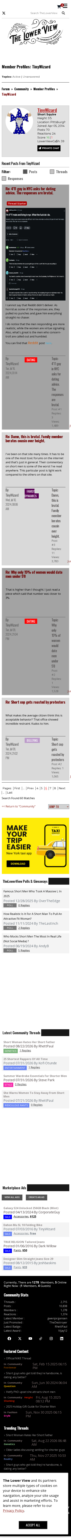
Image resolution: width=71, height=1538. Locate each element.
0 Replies (21, 1084)
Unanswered (31, 76)
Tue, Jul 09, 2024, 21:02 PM (12, 753)
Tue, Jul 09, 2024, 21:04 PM (12, 634)
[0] (59, 7)
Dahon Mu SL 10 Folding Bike (22, 1225)
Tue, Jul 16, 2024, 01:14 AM (11, 372)
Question (10, 1386)
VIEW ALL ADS (12, 1197)
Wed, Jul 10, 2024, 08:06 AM (12, 504)
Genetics (9, 1444)
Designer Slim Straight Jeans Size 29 (28, 1259)
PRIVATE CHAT (50, 148)
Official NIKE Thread (18, 1358)
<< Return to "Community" (19, 806)
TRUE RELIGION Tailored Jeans (24, 1242)
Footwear (10, 1367)
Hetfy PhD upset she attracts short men (30, 1392)
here (48, 343)
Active (16, 76)
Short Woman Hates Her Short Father (29, 1042)
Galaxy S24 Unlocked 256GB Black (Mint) (30, 1208)
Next (62, 788)
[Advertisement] (35, 53)
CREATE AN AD (36, 1197)
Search (64, 13)
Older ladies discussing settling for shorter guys (35, 1450)
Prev (30, 788)
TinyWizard (12, 363)
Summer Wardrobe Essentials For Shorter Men (35, 1076)
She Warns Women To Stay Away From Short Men (33, 1094)
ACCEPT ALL (33, 1525)
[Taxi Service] (35, 845)
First (17, 788)
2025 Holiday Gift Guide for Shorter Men (30, 1406)
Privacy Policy (13, 1510)
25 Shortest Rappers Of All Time (25, 1059)
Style (7, 1415)
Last (10, 792)
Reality (8, 1459)
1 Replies (25, 1050)
